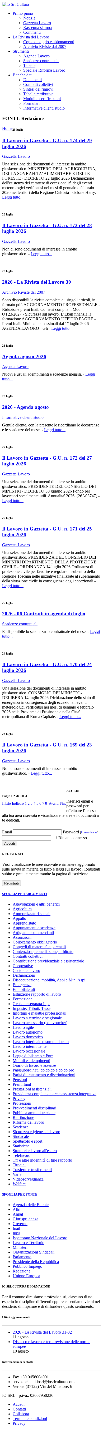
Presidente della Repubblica (36, 1261)
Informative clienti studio (44, 108)
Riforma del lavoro (28, 1122)
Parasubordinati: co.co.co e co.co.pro (43, 1070)
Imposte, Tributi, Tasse (31, 1008)
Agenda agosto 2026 (24, 356)
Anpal (18, 1214)
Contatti (19, 1409)
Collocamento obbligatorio (35, 942)
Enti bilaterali (24, 989)
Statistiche (21, 1146)
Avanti (54, 803)
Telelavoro (21, 1155)
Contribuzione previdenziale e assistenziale (48, 961)
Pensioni (20, 1079)
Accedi (19, 1404)
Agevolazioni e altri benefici (36, 904)
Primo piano (23, 13)
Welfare (19, 1184)
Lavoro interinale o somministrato (41, 1041)
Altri (16, 1209)
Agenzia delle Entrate (31, 1204)
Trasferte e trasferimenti (32, 1169)
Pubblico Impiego (27, 1266)
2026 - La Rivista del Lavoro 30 (36, 282)
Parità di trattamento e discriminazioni (44, 1075)
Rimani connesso (72, 838)
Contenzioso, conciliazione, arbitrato (43, 951)
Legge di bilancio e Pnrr (33, 1056)
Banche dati (22, 75)
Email (7, 832)
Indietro (18, 803)
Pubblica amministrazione (34, 1112)
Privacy (19, 1098)
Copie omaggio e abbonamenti (48, 42)
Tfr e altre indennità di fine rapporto (42, 1160)
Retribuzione (23, 1117)
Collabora (21, 1414)
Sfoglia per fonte (20, 1194)
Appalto (19, 918)
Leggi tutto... (13, 197)
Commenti (32, 32)
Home (7, 128)
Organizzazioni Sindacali (33, 1252)
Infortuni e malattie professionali (39, 1013)
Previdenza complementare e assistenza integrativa (54, 1094)
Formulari (31, 103)
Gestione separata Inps (31, 1003)
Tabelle (29, 65)
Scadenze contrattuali (41, 60)
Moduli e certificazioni (42, 98)
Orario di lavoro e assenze (34, 1065)
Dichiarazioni (24, 975)
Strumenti (21, 51)
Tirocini (19, 1165)
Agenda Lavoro (36, 56)
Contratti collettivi (38, 84)
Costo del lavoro (26, 970)
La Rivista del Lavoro (31, 37)
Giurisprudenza (25, 1219)
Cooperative (23, 966)
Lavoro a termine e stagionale (37, 1018)
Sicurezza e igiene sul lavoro (36, 1131)
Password (80, 832)
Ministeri (20, 1247)
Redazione (21, 1271)
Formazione (22, 999)
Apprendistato (24, 923)
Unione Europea (26, 1276)
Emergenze (22, 984)
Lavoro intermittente (29, 1046)
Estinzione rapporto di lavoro (37, 994)
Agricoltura (22, 909)
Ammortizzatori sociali (31, 913)
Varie (17, 1174)
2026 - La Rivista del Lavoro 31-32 (42, 1332)
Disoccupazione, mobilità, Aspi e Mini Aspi (49, 980)
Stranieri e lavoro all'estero (35, 1150)
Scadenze (21, 1127)
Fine (63, 803)
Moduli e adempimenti (31, 1060)
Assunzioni (22, 937)
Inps (16, 1233)
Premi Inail (22, 1084)
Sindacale (21, 1136)
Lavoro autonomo (28, 1032)
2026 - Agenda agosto (25, 407)
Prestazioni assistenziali (32, 1089)
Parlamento (22, 1257)
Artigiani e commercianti (33, 932)
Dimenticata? (89, 832)
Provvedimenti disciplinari (34, 1108)
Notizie (29, 18)
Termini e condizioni (30, 1418)
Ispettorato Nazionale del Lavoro (40, 1238)
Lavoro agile (23, 1027)
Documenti (32, 79)
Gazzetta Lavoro (37, 23)
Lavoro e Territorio (28, 1242)
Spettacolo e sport (27, 1141)
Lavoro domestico (28, 1037)
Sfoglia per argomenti (24, 894)
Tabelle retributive (38, 94)
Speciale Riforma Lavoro (44, 70)
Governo (20, 1223)
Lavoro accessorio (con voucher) (40, 1022)
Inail (16, 1228)
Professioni (22, 1103)
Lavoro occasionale (29, 1051)
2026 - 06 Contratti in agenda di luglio (43, 613)
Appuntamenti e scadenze (34, 928)
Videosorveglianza (28, 1179)
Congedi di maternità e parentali (39, 947)
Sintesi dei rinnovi (38, 89)
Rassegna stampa (37, 27)
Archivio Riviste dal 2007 (44, 46)
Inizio (6, 803)
